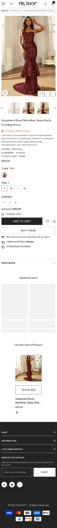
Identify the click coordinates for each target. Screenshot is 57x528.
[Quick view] (37, 360)
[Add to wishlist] (37, 355)
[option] (28, 56)
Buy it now (28, 230)
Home (4, 10)
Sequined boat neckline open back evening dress (28, 401)
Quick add (29, 390)
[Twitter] (20, 484)
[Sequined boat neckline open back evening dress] (28, 368)
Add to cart (22, 221)
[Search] (11, 3)
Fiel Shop (17, 149)
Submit (44, 472)
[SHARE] (53, 221)
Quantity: (6, 196)
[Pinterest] (4, 484)
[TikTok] (12, 484)
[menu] (3, 3)
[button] (47, 93)
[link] (47, 221)
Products (15, 10)
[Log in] (45, 3)
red (16, 412)
